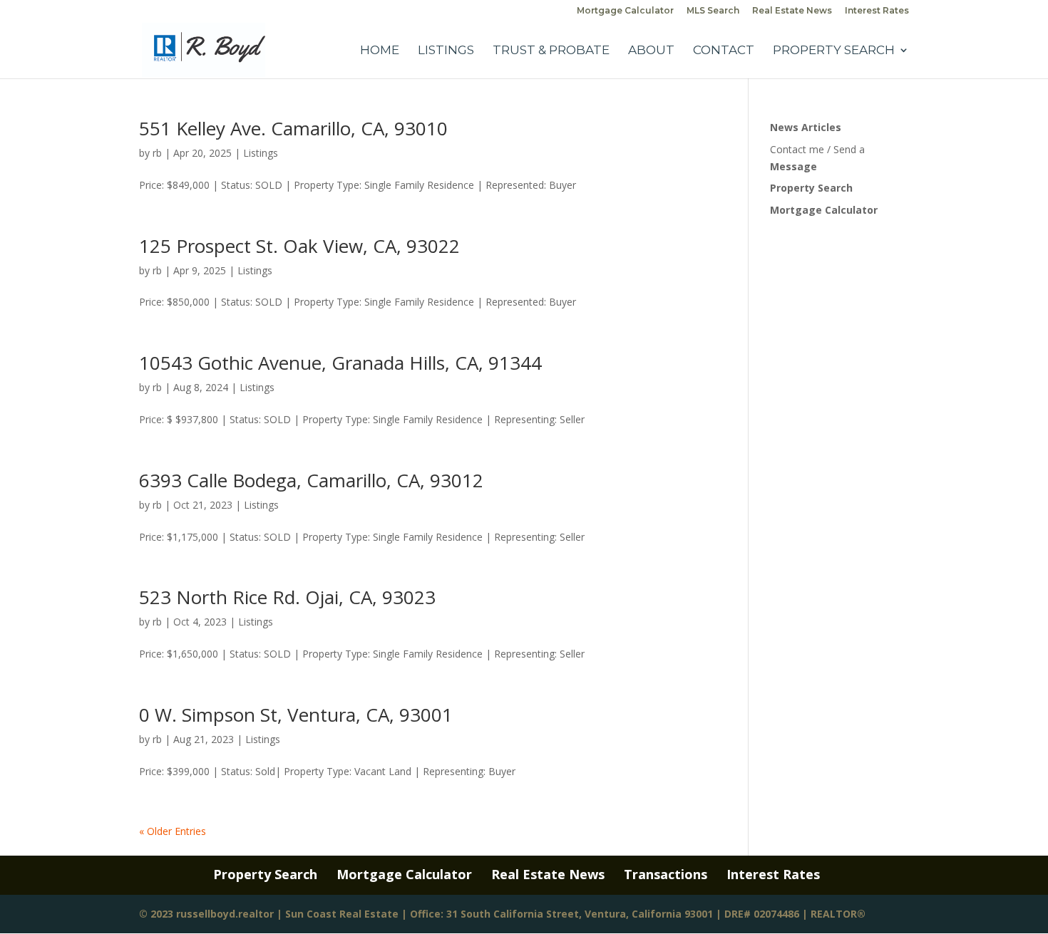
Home (379, 51)
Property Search (834, 51)
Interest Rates (877, 11)
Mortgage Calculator (625, 11)
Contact (723, 51)
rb (157, 153)
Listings (446, 51)
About (651, 51)
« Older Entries (172, 831)
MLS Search (713, 11)
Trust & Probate (551, 51)
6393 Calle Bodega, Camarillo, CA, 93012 (311, 480)
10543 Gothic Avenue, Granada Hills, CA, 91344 (340, 362)
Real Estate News (792, 11)
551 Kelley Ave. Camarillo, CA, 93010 (293, 128)
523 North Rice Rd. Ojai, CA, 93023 (287, 597)
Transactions (665, 874)
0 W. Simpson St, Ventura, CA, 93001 (296, 714)
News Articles (805, 127)
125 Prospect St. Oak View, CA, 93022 (299, 246)
